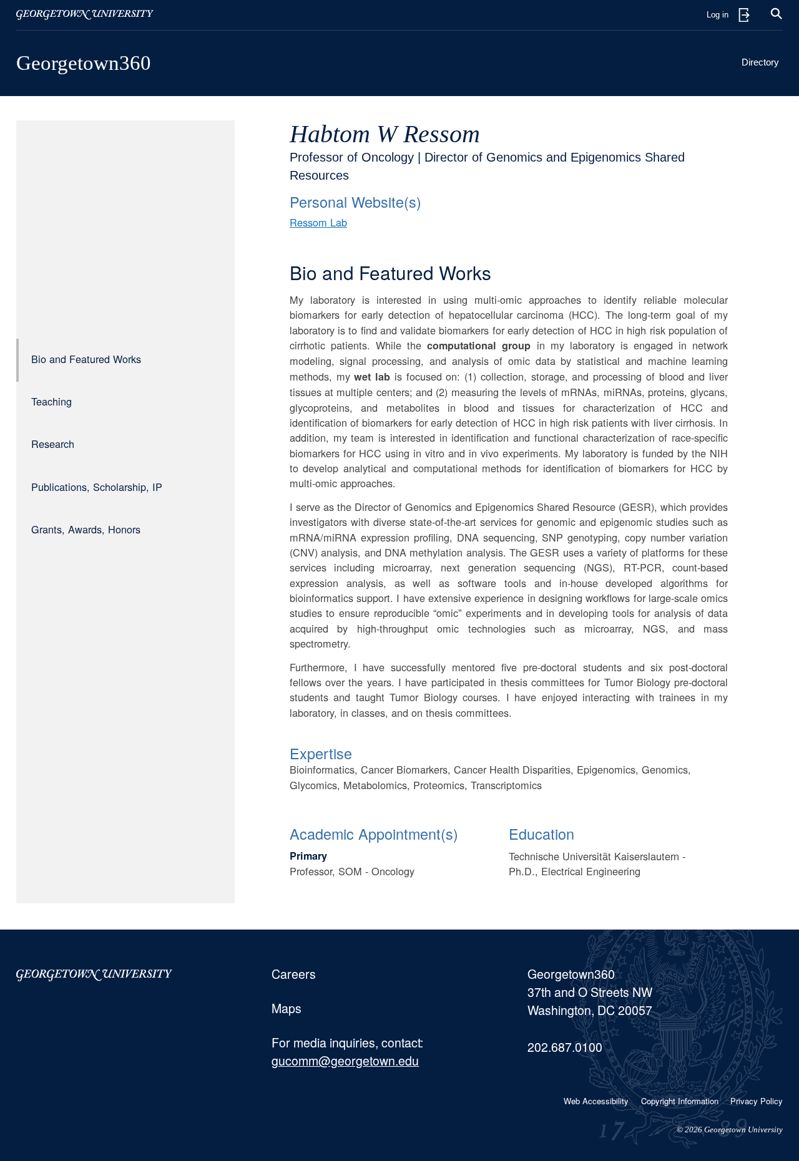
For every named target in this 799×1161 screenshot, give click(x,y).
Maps (286, 1008)
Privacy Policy (756, 1101)
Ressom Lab (318, 222)
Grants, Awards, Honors (85, 529)
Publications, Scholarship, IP (96, 486)
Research (52, 443)
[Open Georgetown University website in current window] (85, 15)
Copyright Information (679, 1101)
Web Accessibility (596, 1101)
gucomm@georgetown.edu (345, 1060)
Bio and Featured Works (86, 358)
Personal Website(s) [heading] (355, 201)
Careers (294, 974)
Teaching (51, 401)
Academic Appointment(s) (374, 833)
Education (541, 833)
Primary (308, 855)
